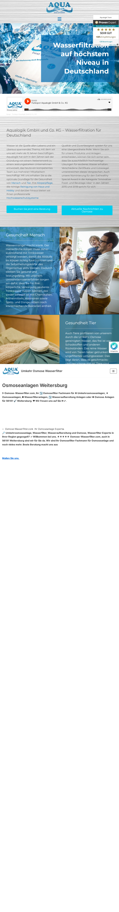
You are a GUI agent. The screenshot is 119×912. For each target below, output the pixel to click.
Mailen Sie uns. (10, 458)
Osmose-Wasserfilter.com (19, 428)
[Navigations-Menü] (113, 371)
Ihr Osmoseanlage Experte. (49, 428)
